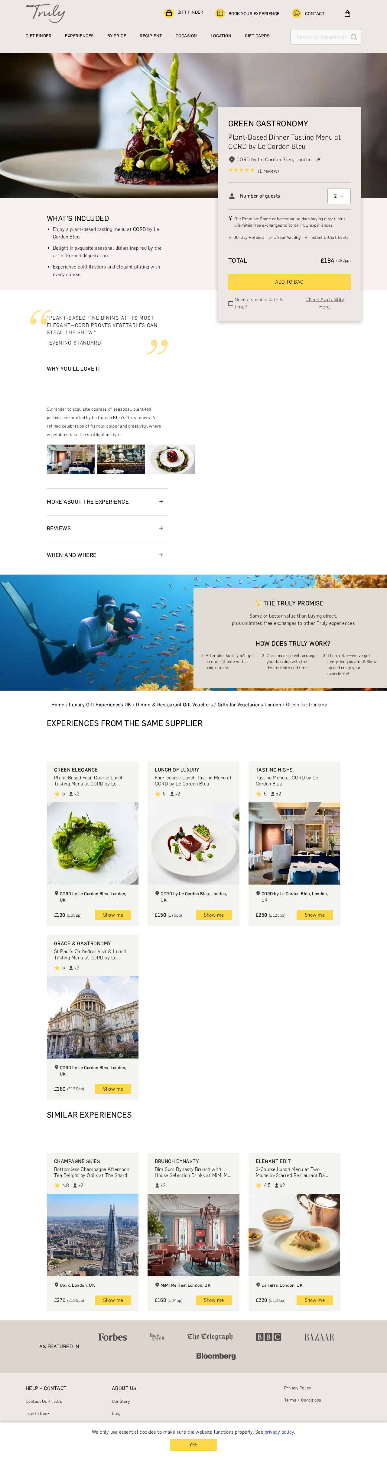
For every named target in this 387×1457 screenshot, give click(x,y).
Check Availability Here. (325, 303)
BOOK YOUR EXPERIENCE (254, 13)
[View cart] (347, 13)
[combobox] (339, 196)
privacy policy (279, 1432)
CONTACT (314, 13)
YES (193, 1445)
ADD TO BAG (289, 282)
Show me (113, 915)
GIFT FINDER (190, 12)
